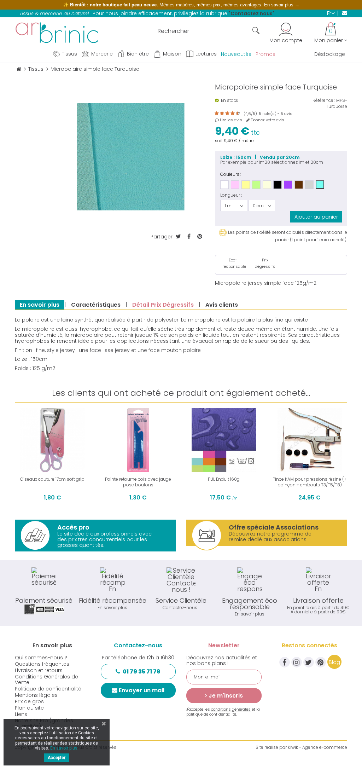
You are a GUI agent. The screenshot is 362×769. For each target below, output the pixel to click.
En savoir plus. (64, 748)
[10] (238, 113)
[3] (220, 113)
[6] (227, 113)
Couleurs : (230, 174)
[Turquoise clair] (319, 184)
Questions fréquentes (42, 664)
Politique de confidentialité (48, 689)
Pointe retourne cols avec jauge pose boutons (138, 482)
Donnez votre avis (267, 120)
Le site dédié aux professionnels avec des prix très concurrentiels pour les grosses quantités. (104, 536)
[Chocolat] (299, 185)
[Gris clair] (309, 185)
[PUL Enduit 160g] (224, 440)
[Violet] (288, 185)
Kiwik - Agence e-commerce (317, 747)
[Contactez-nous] (342, 13)
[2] (217, 113)
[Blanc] (224, 185)
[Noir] (277, 185)
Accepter (56, 757)
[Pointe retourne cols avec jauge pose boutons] (138, 440)
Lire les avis (230, 120)
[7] (230, 113)
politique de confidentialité (211, 714)
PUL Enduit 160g (224, 479)
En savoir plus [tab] (39, 305)
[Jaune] (246, 185)
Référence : (324, 100)
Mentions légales (36, 695)
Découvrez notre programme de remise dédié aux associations (274, 533)
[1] (214, 113)
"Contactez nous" (251, 13)
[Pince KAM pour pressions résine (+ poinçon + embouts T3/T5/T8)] (310, 440)
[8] (233, 113)
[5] (225, 113)
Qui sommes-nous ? (41, 657)
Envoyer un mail (141, 690)
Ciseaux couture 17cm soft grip (52, 479)
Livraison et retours (39, 670)
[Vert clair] (256, 185)
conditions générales (231, 709)
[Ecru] (267, 185)
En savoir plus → (281, 4)
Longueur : (231, 195)
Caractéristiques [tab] (96, 305)
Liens (21, 714)
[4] (222, 113)
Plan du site (29, 708)
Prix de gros (29, 701)
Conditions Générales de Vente (46, 679)
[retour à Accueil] (19, 69)
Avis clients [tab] (221, 305)
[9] (236, 113)
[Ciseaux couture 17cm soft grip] (52, 440)
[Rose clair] (235, 185)
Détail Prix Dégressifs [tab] (163, 305)
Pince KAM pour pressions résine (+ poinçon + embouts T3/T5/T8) (309, 482)
